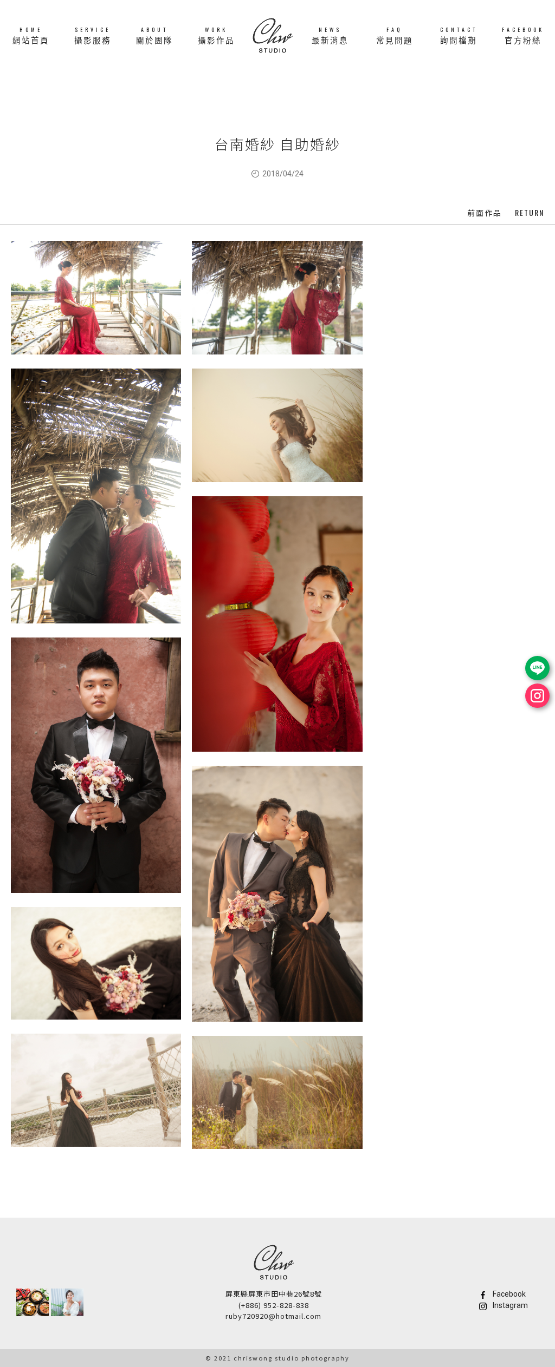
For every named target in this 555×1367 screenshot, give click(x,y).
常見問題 (394, 34)
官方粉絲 (523, 34)
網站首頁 (30, 34)
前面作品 (484, 212)
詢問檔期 (458, 34)
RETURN (529, 212)
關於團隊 (154, 34)
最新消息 (330, 34)
